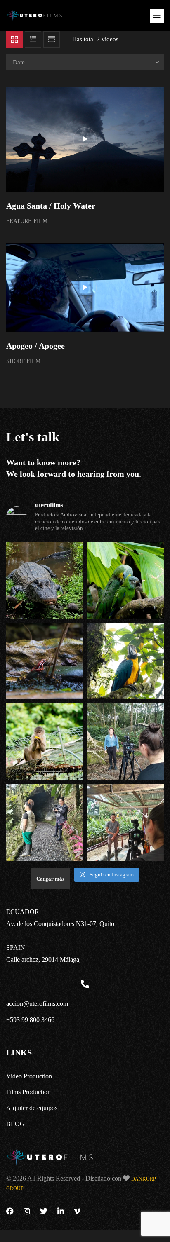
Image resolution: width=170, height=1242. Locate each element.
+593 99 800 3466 (30, 1019)
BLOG (15, 1123)
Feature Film (26, 221)
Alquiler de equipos (31, 1107)
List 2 (51, 39)
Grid (14, 39)
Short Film (23, 361)
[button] (157, 16)
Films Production (28, 1091)
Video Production (29, 1076)
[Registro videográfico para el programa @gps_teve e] (44, 580)
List (33, 39)
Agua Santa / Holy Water (50, 205)
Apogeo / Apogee (35, 345)
